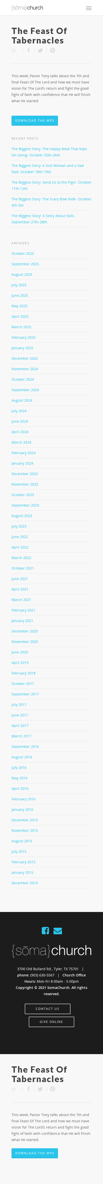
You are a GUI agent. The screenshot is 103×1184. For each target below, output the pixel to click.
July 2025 (19, 285)
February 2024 (24, 452)
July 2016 (19, 767)
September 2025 (25, 264)
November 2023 (25, 484)
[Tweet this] (40, 50)
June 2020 (20, 652)
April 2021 (20, 589)
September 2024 (25, 389)
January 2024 (22, 463)
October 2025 (23, 253)
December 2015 (25, 820)
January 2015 (22, 872)
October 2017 (23, 683)
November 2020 (25, 641)
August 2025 (22, 274)
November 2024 (25, 368)
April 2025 (20, 316)
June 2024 (20, 421)
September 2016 (25, 746)
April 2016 (20, 788)
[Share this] (28, 50)
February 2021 (24, 610)
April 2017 (20, 725)
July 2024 (19, 410)
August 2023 (22, 515)
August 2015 (22, 841)
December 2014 (25, 883)
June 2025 (20, 295)
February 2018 (24, 673)
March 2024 (21, 442)
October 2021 (23, 568)
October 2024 (23, 379)
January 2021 (22, 620)
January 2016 (22, 809)
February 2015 (24, 862)
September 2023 (25, 505)
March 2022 (21, 557)
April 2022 (20, 547)
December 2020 (25, 631)
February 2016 (24, 799)
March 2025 (21, 326)
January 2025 (22, 347)
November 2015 (25, 830)
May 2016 (20, 778)
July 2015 (19, 851)
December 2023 (25, 473)
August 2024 (22, 400)
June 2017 (20, 715)
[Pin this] (51, 50)
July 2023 (19, 526)
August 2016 (22, 757)
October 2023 (23, 494)
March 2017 (21, 736)
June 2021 (20, 578)
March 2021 (21, 599)
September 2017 (25, 694)
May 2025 (20, 305)
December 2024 (25, 358)
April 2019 (20, 662)
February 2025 (24, 337)
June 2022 (20, 536)
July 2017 (19, 704)
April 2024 (20, 431)
